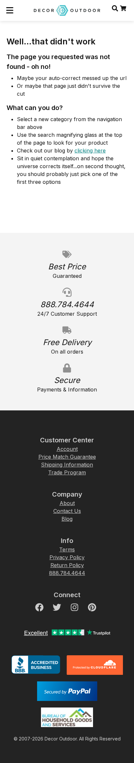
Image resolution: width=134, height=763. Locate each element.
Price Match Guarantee (67, 456)
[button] (10, 10)
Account (67, 449)
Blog (67, 519)
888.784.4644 (67, 573)
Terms (67, 549)
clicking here (90, 150)
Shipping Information (67, 464)
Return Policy (67, 565)
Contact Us (67, 511)
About (67, 503)
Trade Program (67, 472)
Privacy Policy (67, 557)
